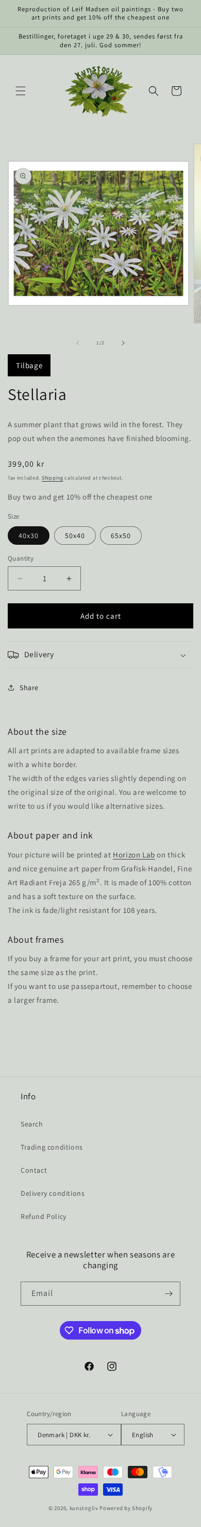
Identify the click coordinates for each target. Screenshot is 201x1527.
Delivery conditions (53, 1193)
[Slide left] (77, 343)
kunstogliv (84, 1508)
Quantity (21, 558)
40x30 (29, 535)
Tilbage (29, 365)
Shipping (52, 477)
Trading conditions (52, 1147)
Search (32, 1124)
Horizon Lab (134, 855)
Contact (34, 1170)
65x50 (121, 535)
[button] (20, 91)
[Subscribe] (168, 1294)
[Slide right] (123, 343)
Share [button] (29, 687)
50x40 (75, 535)
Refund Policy (43, 1216)
